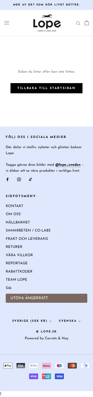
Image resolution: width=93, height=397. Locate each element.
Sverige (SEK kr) (29, 321)
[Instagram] (19, 180)
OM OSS (13, 214)
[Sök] (78, 23)
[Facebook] (7, 180)
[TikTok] (30, 180)
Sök (8, 288)
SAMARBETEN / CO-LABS (28, 230)
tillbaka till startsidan (46, 88)
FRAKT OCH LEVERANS (27, 239)
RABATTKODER (19, 272)
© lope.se (46, 331)
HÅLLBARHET (18, 222)
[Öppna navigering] (6, 23)
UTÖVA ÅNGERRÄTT (29, 298)
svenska (68, 321)
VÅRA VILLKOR (19, 255)
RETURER (14, 247)
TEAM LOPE (16, 280)
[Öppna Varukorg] (87, 22)
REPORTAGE (17, 263)
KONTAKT (14, 206)
